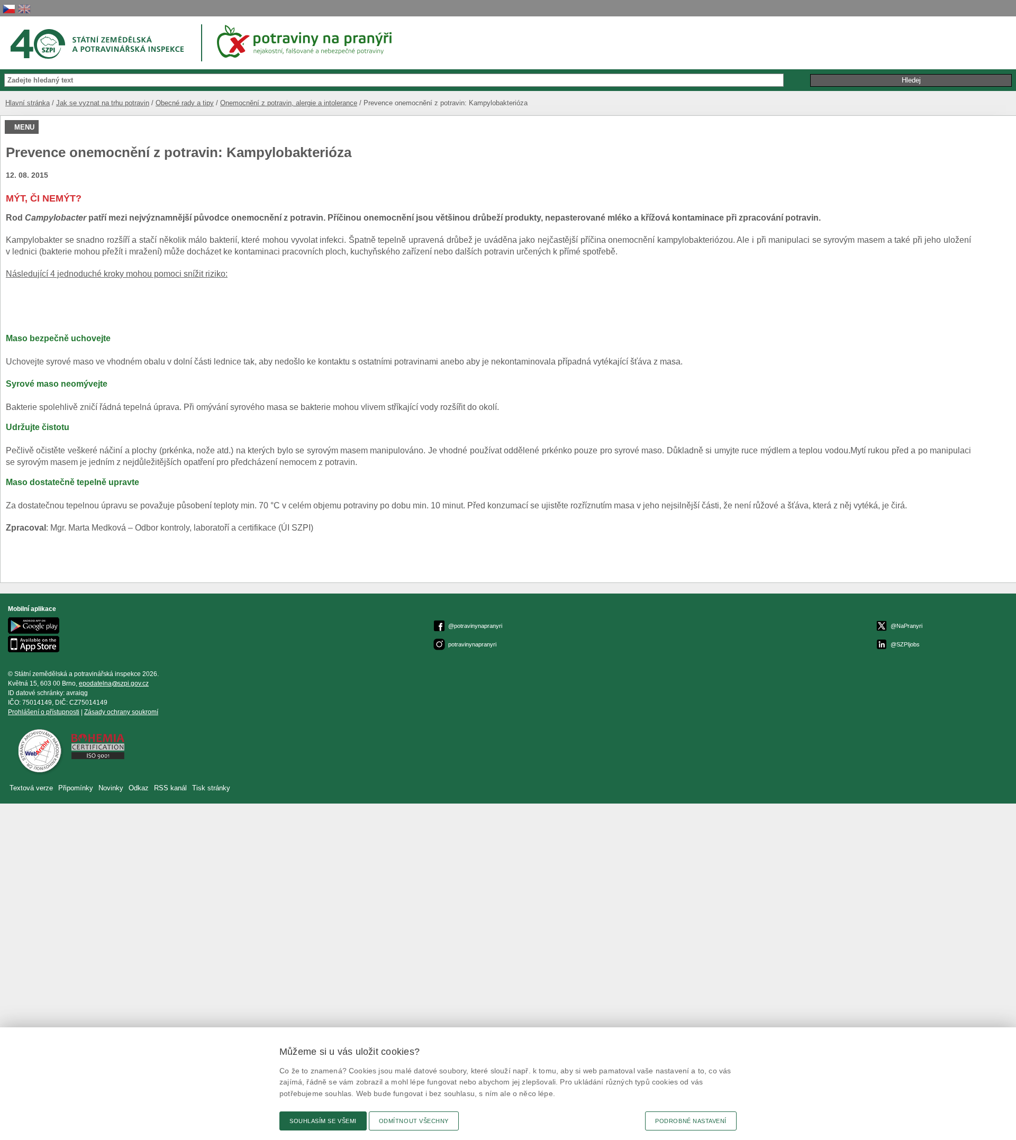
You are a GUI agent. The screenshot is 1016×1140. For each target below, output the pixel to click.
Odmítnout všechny (414, 1121)
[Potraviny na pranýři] (308, 41)
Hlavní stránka (27, 103)
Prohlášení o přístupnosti (43, 712)
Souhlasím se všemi (323, 1121)
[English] (24, 8)
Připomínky (76, 788)
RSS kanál (170, 788)
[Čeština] (9, 8)
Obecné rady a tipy (185, 103)
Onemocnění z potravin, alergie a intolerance (288, 103)
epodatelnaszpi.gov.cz (114, 683)
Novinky (110, 788)
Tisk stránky (211, 788)
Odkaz (140, 788)
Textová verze (31, 788)
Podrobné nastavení (691, 1121)
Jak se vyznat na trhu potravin (102, 103)
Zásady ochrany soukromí (121, 712)
